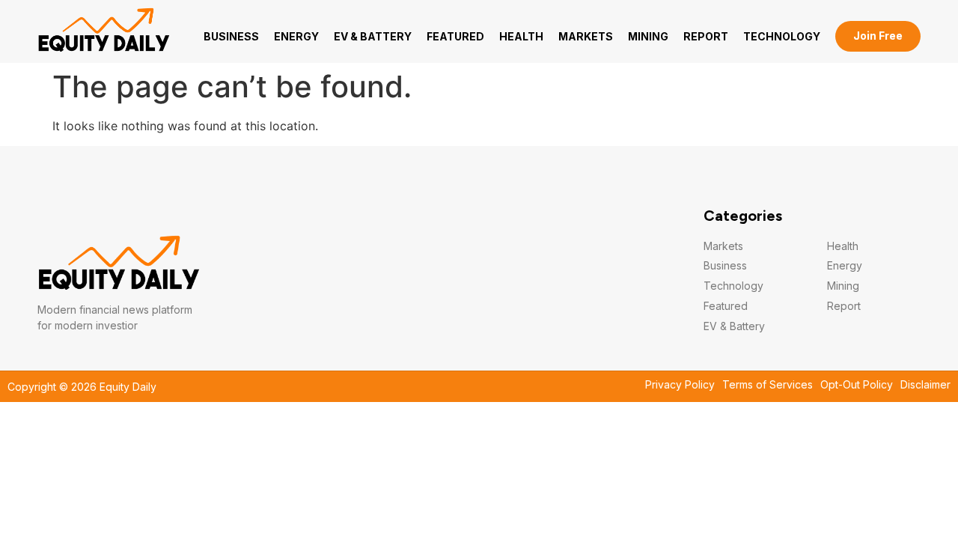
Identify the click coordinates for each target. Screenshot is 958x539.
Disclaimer (925, 385)
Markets (585, 36)
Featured (455, 36)
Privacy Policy (680, 385)
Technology (781, 36)
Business (231, 36)
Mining (648, 36)
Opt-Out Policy (856, 385)
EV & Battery (373, 36)
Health (521, 36)
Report (705, 36)
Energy (296, 36)
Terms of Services (767, 385)
